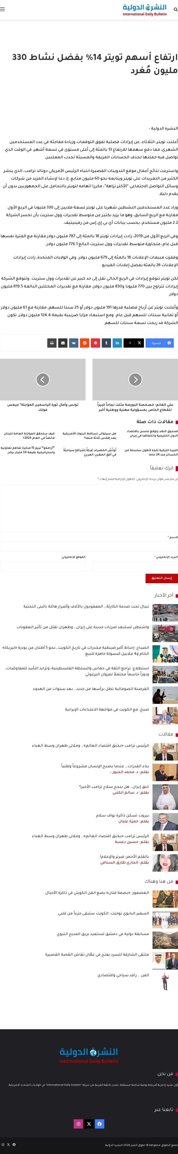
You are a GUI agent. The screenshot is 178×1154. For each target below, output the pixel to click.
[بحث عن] (175, 11)
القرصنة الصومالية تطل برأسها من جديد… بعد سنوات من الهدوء (91, 689)
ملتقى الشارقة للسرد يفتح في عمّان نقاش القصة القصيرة (97, 955)
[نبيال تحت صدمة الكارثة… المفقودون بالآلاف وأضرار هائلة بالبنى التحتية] (165, 612)
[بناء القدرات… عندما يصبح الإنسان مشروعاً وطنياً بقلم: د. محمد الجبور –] (165, 772)
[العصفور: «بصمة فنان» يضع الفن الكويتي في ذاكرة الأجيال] (165, 899)
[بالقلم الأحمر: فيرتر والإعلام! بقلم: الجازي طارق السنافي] (165, 863)
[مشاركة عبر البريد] (62, 343)
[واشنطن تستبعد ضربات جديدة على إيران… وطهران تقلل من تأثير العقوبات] (165, 633)
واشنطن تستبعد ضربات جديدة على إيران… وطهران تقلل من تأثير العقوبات (82, 627)
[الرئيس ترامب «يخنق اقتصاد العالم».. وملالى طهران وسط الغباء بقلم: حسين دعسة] (165, 842)
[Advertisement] (89, 35)
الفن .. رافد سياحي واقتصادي (123, 975)
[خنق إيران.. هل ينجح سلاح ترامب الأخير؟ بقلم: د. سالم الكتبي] (165, 797)
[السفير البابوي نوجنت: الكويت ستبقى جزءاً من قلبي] (165, 919)
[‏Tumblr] (106, 343)
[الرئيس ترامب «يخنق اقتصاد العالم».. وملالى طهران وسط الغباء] (165, 752)
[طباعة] (52, 343)
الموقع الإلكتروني (74, 557)
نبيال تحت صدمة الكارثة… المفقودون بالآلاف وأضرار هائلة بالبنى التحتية (86, 607)
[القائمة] (2, 11)
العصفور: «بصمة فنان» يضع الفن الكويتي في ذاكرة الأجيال (97, 893)
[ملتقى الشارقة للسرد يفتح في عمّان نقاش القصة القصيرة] (165, 961)
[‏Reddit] (84, 343)
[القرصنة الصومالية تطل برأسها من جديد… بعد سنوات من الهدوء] (165, 695)
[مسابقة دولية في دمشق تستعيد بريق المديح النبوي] (165, 940)
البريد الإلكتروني (166, 557)
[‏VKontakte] (73, 343)
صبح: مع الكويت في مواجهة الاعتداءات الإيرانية (107, 710)
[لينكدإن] (117, 343)
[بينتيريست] (95, 343)
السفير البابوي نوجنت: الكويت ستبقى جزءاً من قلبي (103, 914)
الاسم (173, 537)
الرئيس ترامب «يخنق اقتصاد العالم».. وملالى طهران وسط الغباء (90, 746)
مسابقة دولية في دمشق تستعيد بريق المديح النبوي (103, 934)
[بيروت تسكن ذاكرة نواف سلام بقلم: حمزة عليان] (165, 821)
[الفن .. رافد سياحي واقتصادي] (165, 981)
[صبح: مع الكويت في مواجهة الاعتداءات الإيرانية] (165, 715)
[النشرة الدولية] (145, 10)
